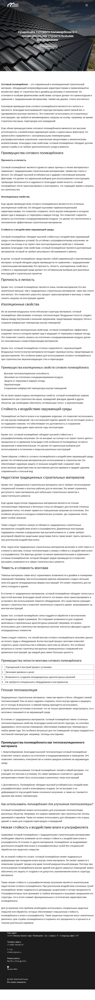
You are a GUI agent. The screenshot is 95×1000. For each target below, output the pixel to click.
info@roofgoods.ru (14, 952)
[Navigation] (87, 5)
